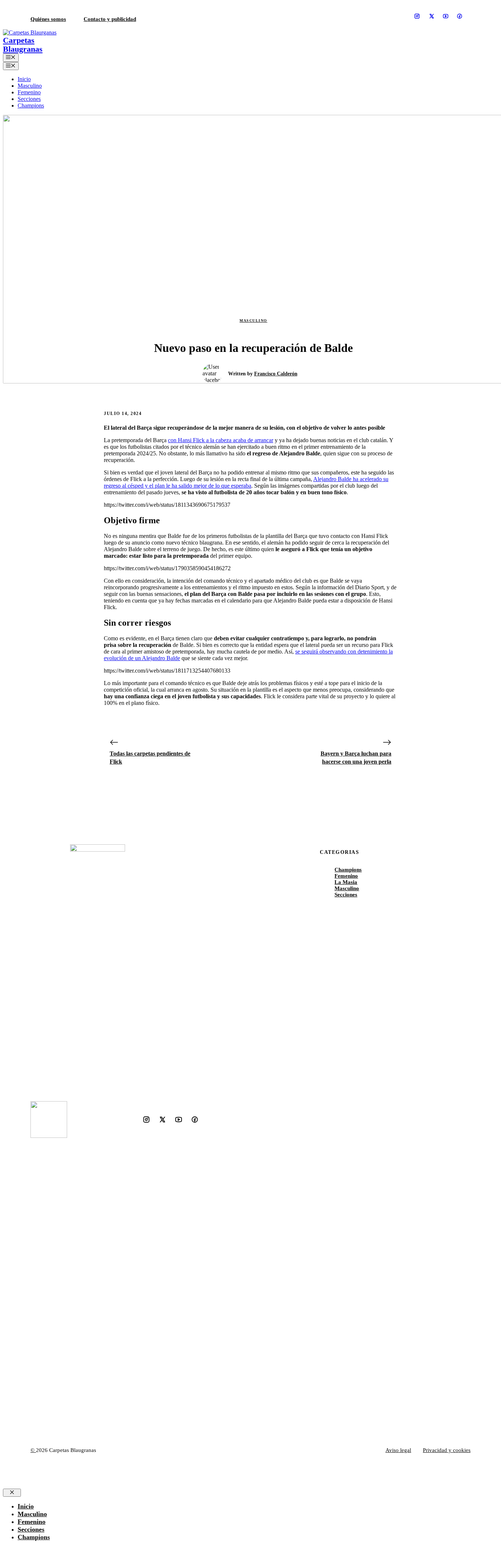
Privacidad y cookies (447, 1450)
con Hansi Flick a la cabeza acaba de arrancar (220, 440)
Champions (31, 105)
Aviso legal (398, 1450)
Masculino (30, 86)
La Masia (345, 882)
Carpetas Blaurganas (23, 45)
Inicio (24, 79)
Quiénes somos (48, 19)
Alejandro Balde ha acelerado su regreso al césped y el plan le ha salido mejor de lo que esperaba (246, 482)
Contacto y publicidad (110, 19)
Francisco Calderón (275, 373)
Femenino (29, 92)
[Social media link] (417, 16)
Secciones (29, 99)
